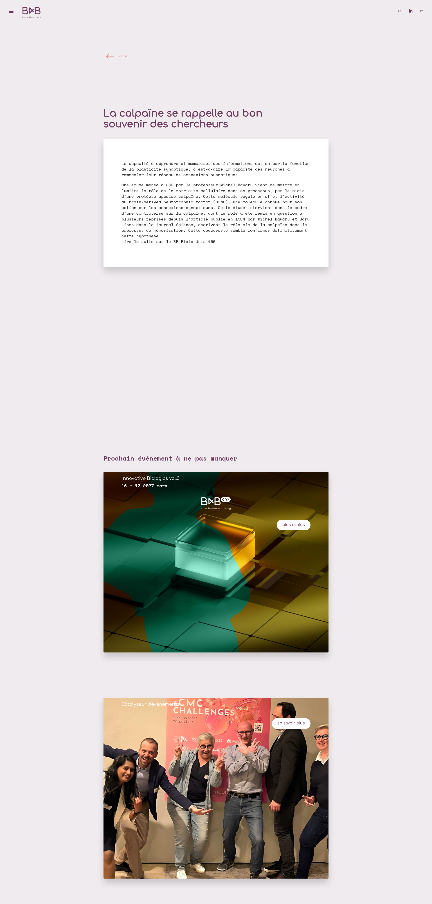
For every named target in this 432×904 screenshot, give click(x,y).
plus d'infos (293, 525)
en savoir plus (291, 723)
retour (123, 56)
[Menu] (11, 11)
